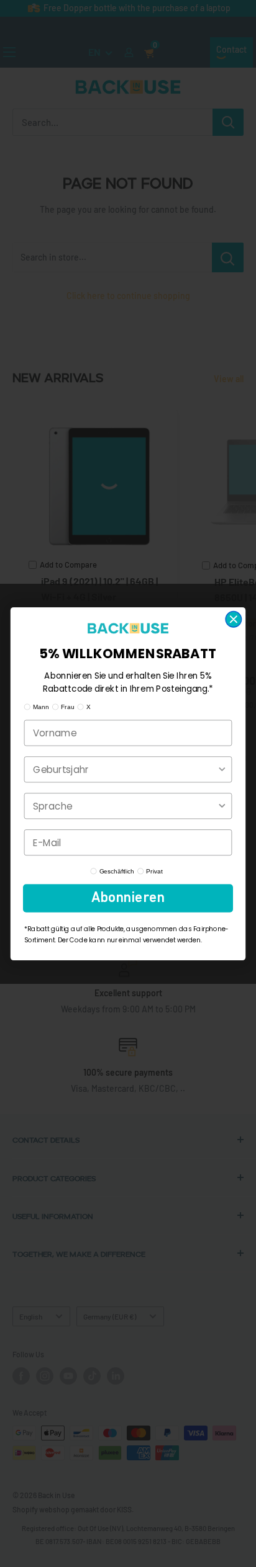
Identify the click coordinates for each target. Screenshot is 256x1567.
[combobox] (125, 769)
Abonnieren (128, 898)
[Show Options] (222, 769)
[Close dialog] (233, 619)
